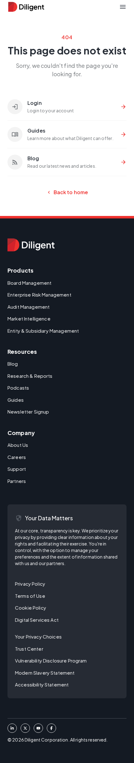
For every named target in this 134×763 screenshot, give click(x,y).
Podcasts (18, 388)
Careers (16, 457)
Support (16, 469)
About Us (17, 445)
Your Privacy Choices (38, 636)
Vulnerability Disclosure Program (51, 660)
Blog (12, 364)
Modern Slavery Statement (44, 673)
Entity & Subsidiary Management (43, 331)
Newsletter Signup (28, 411)
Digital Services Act (37, 620)
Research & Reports (30, 376)
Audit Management (28, 307)
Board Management (29, 283)
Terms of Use (30, 596)
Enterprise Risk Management (39, 294)
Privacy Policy (30, 584)
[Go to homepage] (31, 244)
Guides (15, 400)
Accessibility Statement (42, 684)
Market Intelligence (28, 318)
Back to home (67, 192)
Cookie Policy (30, 608)
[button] (123, 7)
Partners (16, 481)
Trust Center (29, 649)
